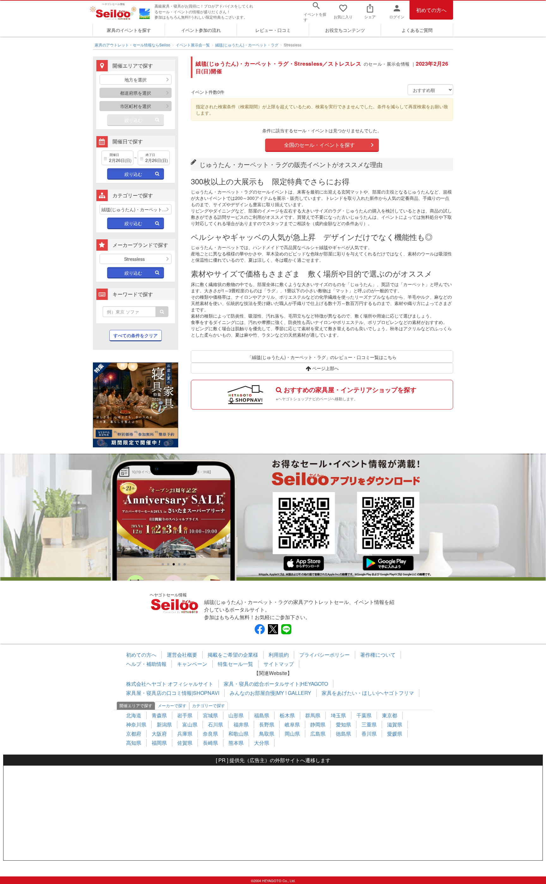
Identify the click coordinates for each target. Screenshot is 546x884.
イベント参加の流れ (201, 30)
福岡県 (159, 742)
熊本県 (236, 742)
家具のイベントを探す (129, 30)
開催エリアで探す (135, 705)
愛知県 (343, 724)
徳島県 (343, 733)
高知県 (133, 742)
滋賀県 (394, 724)
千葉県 (364, 715)
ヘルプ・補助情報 (146, 663)
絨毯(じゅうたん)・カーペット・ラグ (246, 44)
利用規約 (279, 654)
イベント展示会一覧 (193, 44)
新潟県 (164, 724)
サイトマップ (279, 663)
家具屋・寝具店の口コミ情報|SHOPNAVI (172, 692)
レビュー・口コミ (273, 30)
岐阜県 (292, 724)
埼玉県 (338, 715)
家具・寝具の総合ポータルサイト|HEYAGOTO (276, 683)
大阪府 (159, 733)
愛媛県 (394, 733)
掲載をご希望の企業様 (233, 654)
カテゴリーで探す (208, 705)
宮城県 (210, 715)
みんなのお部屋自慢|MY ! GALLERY (270, 692)
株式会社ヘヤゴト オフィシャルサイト (169, 683)
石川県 (215, 724)
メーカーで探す (172, 705)
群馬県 (312, 715)
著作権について (378, 654)
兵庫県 (184, 733)
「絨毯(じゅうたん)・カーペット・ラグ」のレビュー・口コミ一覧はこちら (322, 357)
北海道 (133, 715)
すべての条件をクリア (135, 335)
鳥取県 (266, 733)
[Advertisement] (273, 813)
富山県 (189, 724)
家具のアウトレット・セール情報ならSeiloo (132, 44)
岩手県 (184, 715)
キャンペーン (192, 663)
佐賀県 (184, 742)
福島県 (261, 715)
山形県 (236, 715)
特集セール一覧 (235, 663)
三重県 (369, 724)
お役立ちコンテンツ (345, 30)
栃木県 (287, 715)
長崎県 (210, 742)
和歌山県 (238, 733)
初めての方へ (431, 10)
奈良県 (210, 733)
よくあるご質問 (417, 30)
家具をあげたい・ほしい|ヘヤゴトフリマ (368, 692)
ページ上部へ (325, 368)
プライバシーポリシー (324, 654)
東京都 (389, 715)
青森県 (159, 715)
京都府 (133, 733)
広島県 (317, 733)
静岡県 (317, 724)
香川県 (369, 733)
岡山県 (292, 733)
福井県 (241, 724)
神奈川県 (136, 724)
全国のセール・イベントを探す (319, 144)
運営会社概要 (182, 654)
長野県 (266, 724)
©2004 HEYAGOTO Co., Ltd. (273, 880)
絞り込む (133, 120)
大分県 (261, 742)
